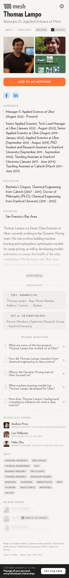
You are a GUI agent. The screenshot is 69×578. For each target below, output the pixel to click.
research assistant (15, 471)
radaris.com (28, 295)
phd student (37, 471)
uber (59, 482)
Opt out (38, 555)
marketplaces (44, 482)
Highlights (24, 30)
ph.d (36, 466)
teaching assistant (15, 476)
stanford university (16, 460)
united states (27, 487)
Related (41, 30)
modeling (10, 482)
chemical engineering (17, 466)
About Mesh (10, 555)
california (26, 482)
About (9, 30)
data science (39, 460)
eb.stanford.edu (33, 316)
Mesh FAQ (25, 555)
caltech (9, 492)
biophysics (45, 487)
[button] (25, 555)
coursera (10, 487)
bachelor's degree (41, 476)
